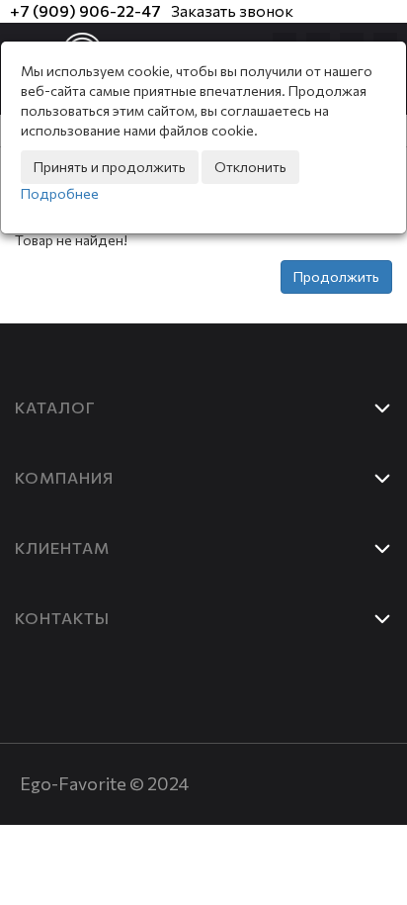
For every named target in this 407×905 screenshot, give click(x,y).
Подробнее (60, 193)
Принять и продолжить (110, 166)
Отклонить (250, 166)
